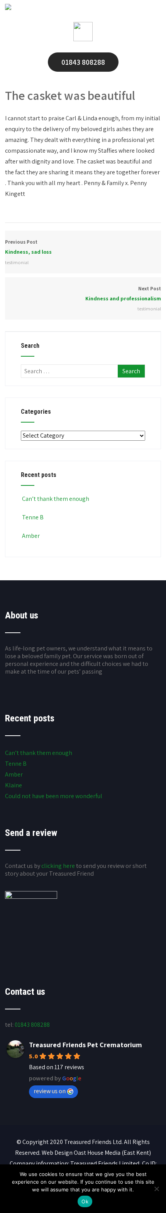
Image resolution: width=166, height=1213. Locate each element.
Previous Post (28, 247)
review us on (50, 1091)
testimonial (17, 262)
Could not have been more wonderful (53, 796)
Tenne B (33, 517)
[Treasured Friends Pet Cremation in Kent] (8, 8)
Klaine (13, 785)
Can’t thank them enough (55, 499)
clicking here (58, 866)
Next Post (123, 293)
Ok (84, 1201)
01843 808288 (83, 62)
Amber (31, 536)
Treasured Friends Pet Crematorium (85, 1044)
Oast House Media (97, 1153)
